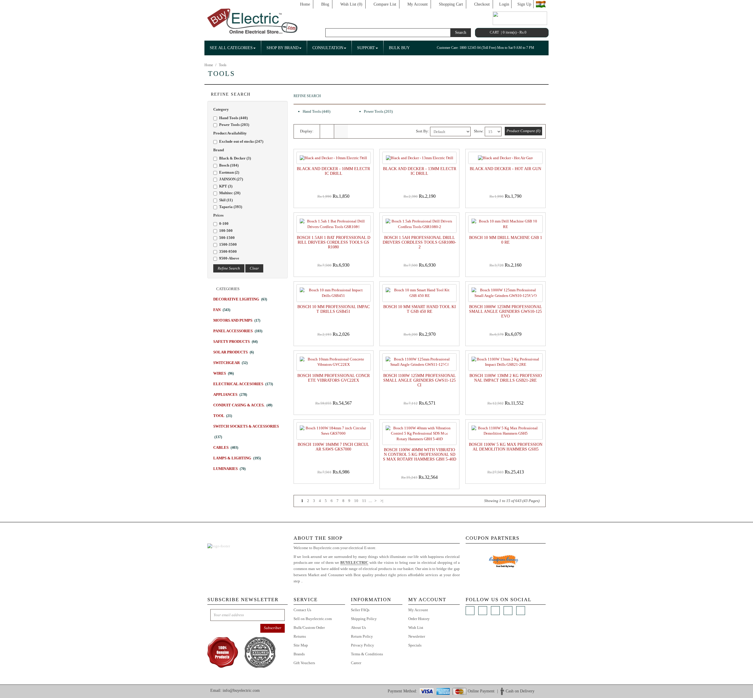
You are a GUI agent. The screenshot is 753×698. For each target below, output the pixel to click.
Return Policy (362, 636)
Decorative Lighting (240, 299)
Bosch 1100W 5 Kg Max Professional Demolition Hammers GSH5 (505, 446)
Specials (415, 645)
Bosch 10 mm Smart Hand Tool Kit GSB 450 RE (419, 309)
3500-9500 (228, 251)
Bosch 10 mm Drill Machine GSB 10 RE (505, 240)
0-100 (224, 223)
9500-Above (229, 258)
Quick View (334, 203)
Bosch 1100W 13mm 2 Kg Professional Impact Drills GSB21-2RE (505, 378)
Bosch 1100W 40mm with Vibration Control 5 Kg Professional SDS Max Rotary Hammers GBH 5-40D (419, 454)
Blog (325, 4)
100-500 (226, 230)
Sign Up (524, 4)
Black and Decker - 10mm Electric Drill (333, 171)
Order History (419, 618)
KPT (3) (225, 186)
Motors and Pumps (236, 320)
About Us (358, 627)
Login (504, 4)
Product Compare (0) (523, 131)
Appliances (230, 394)
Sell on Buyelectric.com (313, 618)
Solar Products (233, 352)
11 (364, 500)
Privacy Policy (362, 645)
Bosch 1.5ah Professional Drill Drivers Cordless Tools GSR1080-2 (419, 242)
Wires (223, 373)
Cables (225, 447)
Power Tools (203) (234, 124)
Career (356, 663)
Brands (299, 654)
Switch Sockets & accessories (246, 431)
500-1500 (227, 237)
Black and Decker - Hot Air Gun (505, 169)
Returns (300, 636)
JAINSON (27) (231, 179)
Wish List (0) (351, 4)
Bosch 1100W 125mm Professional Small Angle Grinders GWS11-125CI (419, 380)
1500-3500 (228, 244)
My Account (417, 4)
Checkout (482, 4)
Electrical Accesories (243, 384)
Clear (254, 268)
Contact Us (302, 610)
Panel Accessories (237, 331)
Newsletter (416, 636)
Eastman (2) (229, 172)
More (308, 581)
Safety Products (235, 341)
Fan (221, 310)
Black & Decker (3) (235, 158)
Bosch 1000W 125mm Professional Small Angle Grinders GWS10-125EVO (505, 311)
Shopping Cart (451, 4)
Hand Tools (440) (233, 118)
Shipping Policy (364, 618)
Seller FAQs (360, 610)
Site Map (301, 645)
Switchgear (230, 362)
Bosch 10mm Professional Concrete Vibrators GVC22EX (333, 378)
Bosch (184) (229, 165)
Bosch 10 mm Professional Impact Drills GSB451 (333, 309)
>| (381, 500)
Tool (222, 415)
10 (356, 500)
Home (305, 4)
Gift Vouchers (304, 663)
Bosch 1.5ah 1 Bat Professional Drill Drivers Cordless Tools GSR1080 (333, 242)
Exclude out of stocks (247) (241, 141)
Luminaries (229, 468)
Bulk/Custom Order (309, 627)
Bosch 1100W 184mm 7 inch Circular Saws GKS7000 (333, 446)
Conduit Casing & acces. (242, 405)
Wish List (415, 627)
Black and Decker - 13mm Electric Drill (419, 171)
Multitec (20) (229, 193)
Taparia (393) (230, 207)
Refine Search (229, 268)
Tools (222, 65)
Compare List (385, 4)
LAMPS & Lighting (237, 458)
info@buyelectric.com (241, 690)
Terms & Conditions (367, 654)
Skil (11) (226, 200)
